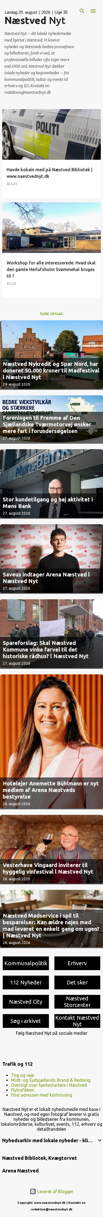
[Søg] (82, 11)
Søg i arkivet (25, 1021)
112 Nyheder (26, 982)
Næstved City (25, 1001)
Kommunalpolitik (25, 963)
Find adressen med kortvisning (41, 1094)
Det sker (77, 982)
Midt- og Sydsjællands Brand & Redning (50, 1080)
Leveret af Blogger (54, 1191)
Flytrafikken (22, 1090)
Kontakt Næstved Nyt (77, 1020)
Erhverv (77, 963)
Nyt (34, 20)
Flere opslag (51, 314)
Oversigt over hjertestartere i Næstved (49, 1085)
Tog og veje (22, 1075)
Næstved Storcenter (77, 1001)
